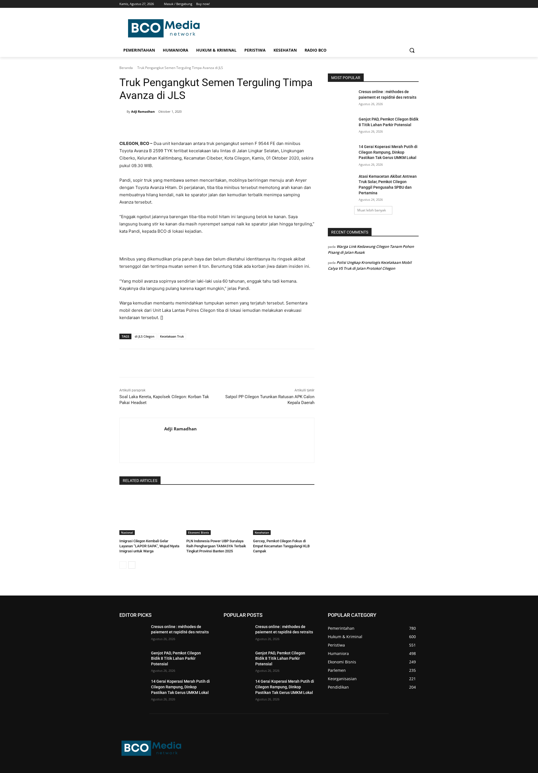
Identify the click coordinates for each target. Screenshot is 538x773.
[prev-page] (122, 565)
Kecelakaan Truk (172, 336)
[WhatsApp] (200, 125)
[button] (412, 50)
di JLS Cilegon (144, 336)
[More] (213, 125)
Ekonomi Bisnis (198, 532)
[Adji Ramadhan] (123, 111)
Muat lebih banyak (371, 210)
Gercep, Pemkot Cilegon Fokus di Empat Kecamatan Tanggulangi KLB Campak (281, 546)
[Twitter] (400, 4)
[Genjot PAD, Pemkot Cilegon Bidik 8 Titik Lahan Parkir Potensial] (341, 126)
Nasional (127, 532)
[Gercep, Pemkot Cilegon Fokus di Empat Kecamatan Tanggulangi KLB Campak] (283, 513)
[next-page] (131, 565)
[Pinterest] (187, 125)
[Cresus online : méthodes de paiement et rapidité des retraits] (341, 98)
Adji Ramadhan (143, 111)
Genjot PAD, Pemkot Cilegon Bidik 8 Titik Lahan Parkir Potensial (176, 658)
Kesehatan (262, 532)
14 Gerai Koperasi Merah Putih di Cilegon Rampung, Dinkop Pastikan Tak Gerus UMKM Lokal (388, 152)
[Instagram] (392, 4)
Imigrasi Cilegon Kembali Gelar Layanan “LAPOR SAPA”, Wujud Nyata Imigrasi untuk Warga (149, 546)
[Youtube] (415, 4)
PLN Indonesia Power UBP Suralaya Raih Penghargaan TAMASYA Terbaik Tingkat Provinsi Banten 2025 (216, 546)
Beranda (126, 67)
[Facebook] (384, 4)
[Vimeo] (407, 4)
